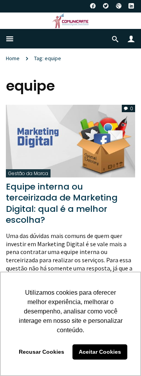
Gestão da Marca (28, 173)
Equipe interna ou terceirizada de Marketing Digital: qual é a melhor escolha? (62, 203)
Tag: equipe (47, 58)
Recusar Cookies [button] (41, 352)
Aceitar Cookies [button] (100, 352)
